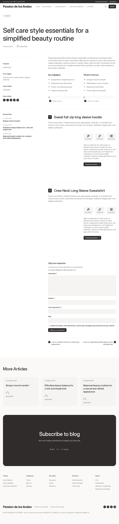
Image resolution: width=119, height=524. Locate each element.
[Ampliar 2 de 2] (114, 99)
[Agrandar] (78, 136)
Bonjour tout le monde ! (11, 121)
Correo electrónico (55, 307)
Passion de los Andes (17, 6)
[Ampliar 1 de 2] (78, 99)
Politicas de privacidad (102, 489)
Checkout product (91, 164)
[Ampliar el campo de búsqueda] (105, 6)
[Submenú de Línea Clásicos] (52, 6)
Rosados (29, 486)
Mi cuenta (52, 480)
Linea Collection (8, 483)
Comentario (52, 273)
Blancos (28, 483)
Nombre (51, 298)
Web (49, 316)
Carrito (51, 483)
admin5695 (23, 46)
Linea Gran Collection (10, 486)
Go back (7, 16)
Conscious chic (8, 77)
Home (38, 6)
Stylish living (7, 67)
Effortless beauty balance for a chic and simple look (18, 128)
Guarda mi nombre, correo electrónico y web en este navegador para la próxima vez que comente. (82, 326)
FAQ (96, 480)
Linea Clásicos (7, 480)
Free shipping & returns (101, 1)
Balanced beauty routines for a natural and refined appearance (17, 137)
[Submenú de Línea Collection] (66, 6)
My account (113, 1)
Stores (112, 6)
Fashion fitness (19, 77)
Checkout (52, 486)
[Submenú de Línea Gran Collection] (84, 6)
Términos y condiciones (103, 486)
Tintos (28, 480)
